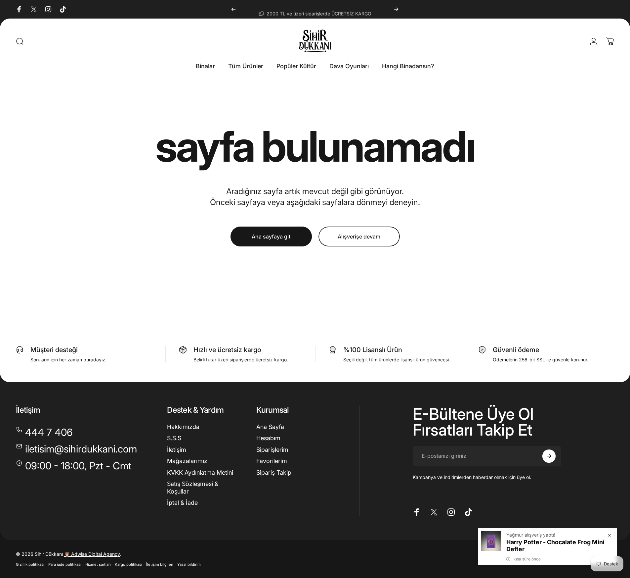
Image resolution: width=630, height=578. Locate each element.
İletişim (176, 449)
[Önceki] (233, 9)
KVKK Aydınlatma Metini (200, 472)
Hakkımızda (183, 426)
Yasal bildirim (189, 564)
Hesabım (268, 438)
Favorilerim (271, 460)
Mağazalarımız (187, 460)
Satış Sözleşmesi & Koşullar (192, 487)
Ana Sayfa (270, 426)
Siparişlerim (272, 449)
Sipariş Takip (273, 472)
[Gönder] (549, 456)
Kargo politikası (128, 564)
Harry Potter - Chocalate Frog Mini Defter (555, 545)
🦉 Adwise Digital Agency (92, 554)
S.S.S (174, 438)
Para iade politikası (64, 564)
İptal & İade (182, 502)
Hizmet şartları (98, 564)
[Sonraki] (396, 9)
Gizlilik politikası (30, 564)
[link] (73, 466)
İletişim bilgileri (159, 564)
